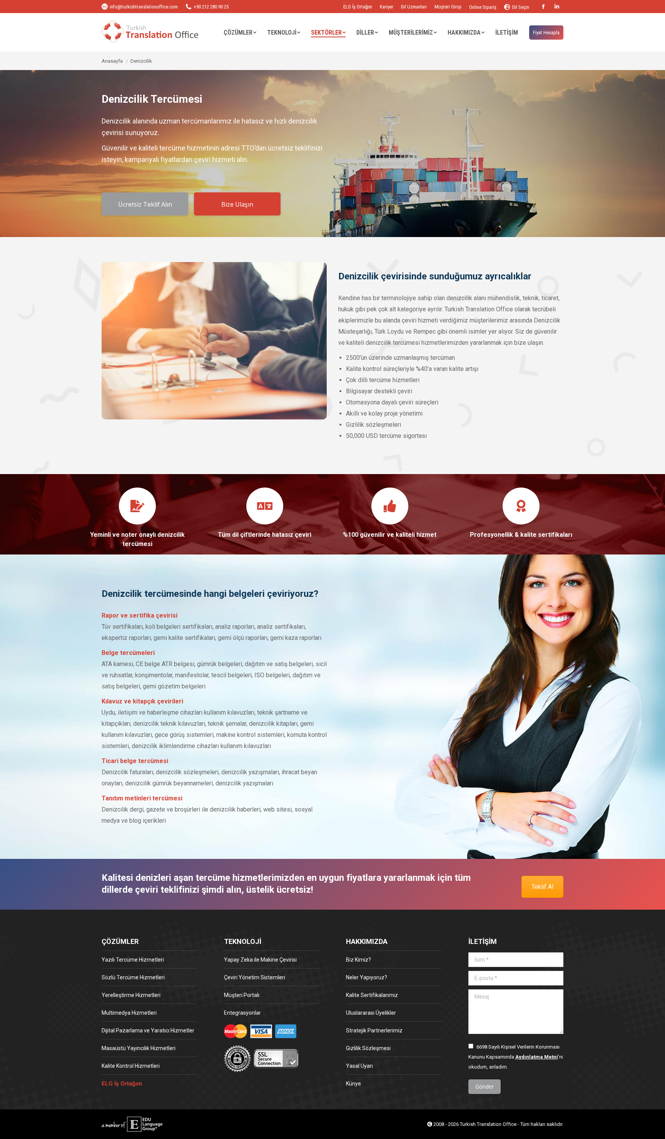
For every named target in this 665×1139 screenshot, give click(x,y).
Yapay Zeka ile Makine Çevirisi (260, 960)
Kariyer (386, 7)
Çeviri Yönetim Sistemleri (254, 977)
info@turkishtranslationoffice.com (144, 7)
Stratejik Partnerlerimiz (374, 1030)
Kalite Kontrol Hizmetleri (131, 1066)
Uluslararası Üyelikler (371, 1013)
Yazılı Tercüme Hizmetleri (133, 960)
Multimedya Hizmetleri (129, 1013)
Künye (353, 1084)
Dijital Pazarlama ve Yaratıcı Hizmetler (148, 1030)
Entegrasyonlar (242, 1013)
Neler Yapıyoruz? (366, 977)
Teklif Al (542, 886)
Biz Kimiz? (358, 960)
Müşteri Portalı (241, 995)
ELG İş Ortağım (357, 7)
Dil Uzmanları (414, 7)
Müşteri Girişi (447, 7)
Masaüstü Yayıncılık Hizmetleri (138, 1048)
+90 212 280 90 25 (211, 7)
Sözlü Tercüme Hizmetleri (133, 977)
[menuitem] (240, 33)
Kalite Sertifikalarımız (372, 995)
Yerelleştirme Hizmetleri (131, 995)
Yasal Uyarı (359, 1066)
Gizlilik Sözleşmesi (368, 1048)
